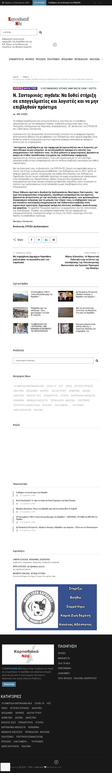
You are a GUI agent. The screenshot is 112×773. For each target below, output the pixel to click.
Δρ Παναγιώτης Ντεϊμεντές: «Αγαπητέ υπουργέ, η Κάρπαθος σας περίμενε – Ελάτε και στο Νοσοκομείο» (57, 527)
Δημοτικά (74, 390)
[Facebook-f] (55, 45)
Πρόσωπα (47, 405)
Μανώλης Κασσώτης (37, 400)
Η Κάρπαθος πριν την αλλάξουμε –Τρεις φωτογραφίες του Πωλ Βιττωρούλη (40, 311)
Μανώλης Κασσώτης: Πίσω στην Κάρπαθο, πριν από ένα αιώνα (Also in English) (46, 509)
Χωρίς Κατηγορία (22, 409)
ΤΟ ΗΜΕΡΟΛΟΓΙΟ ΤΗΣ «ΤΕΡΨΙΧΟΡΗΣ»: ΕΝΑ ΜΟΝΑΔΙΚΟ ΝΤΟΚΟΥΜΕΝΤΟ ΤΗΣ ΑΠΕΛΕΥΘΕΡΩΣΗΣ (41, 327)
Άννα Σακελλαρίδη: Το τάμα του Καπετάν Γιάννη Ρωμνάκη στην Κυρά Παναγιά (45, 500)
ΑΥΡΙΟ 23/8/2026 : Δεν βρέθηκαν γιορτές (29, 566)
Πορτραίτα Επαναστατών (27, 405)
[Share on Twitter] (39, 240)
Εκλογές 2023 (34, 395)
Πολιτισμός (84, 400)
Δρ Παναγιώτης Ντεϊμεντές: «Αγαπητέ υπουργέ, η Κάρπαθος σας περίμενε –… (87, 294)
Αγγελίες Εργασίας (83, 386)
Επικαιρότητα (51, 395)
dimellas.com (55, 767)
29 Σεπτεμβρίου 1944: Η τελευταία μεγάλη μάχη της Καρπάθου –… (42, 294)
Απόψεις (26, 77)
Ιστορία (64, 395)
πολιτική (38, 409)
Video (69, 386)
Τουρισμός (78, 405)
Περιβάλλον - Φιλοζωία (63, 400)
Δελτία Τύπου (30, 88)
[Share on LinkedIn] (46, 240)
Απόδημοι (31, 390)
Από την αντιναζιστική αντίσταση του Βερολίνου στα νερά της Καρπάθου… (86, 310)
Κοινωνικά (19, 400)
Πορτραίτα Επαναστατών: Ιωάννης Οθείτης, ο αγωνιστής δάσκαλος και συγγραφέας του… (86, 327)
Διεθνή (86, 390)
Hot (61, 386)
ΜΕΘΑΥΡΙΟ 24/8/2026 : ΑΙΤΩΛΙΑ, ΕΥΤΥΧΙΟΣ (29, 573)
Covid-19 (51, 386)
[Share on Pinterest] (54, 240)
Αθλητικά (19, 390)
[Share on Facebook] (31, 240)
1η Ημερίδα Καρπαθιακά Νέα (29, 386)
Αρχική (15, 77)
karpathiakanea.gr (10, 767)
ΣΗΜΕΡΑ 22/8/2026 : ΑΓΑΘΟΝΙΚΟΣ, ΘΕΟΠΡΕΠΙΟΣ (31, 559)
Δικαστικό (19, 395)
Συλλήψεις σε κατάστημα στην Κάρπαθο (32, 492)
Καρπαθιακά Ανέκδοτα (83, 395)
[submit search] (41, 32)
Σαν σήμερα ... (62, 405)
